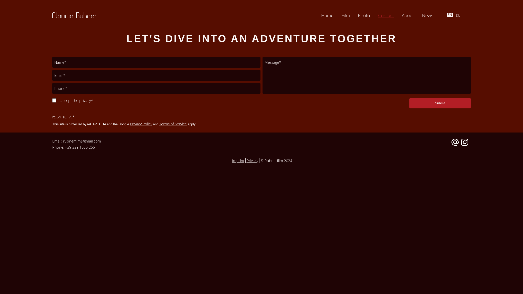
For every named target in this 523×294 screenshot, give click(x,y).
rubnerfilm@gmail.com (82, 141)
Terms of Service (173, 123)
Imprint (238, 160)
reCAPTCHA (63, 117)
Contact (386, 15)
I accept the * (75, 100)
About (408, 15)
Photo (364, 15)
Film (346, 15)
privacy (85, 100)
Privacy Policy (141, 123)
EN (449, 15)
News (427, 15)
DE (458, 15)
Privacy (252, 160)
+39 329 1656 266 (80, 147)
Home (327, 15)
